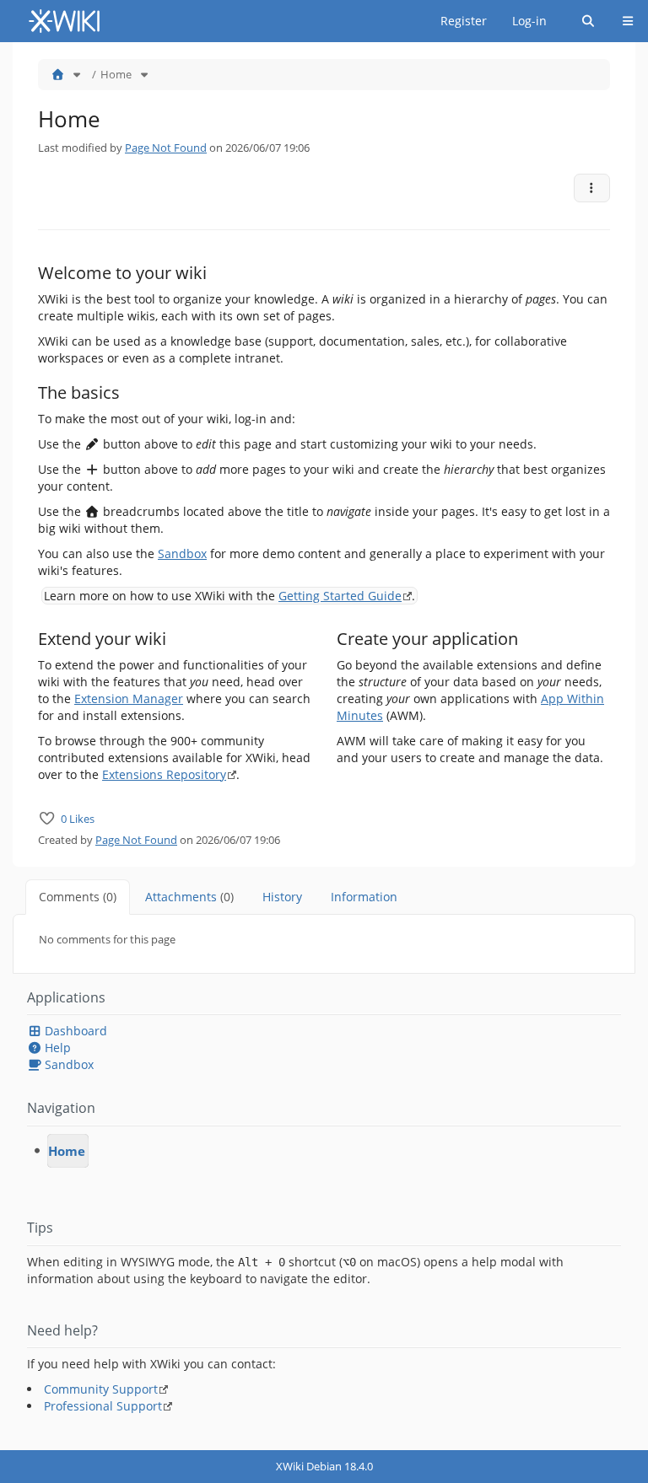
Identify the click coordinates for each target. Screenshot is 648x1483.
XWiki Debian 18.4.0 (324, 1466)
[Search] (588, 21)
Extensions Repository (164, 774)
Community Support (101, 1389)
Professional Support (103, 1406)
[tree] (324, 1151)
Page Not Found (166, 147)
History (282, 897)
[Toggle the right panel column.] (637, 68)
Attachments (189, 897)
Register (463, 21)
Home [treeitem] (66, 1150)
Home (116, 74)
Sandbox (182, 553)
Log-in (529, 21)
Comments (77, 897)
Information (364, 897)
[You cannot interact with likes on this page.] (47, 818)
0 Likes (77, 818)
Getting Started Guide (340, 596)
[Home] (57, 74)
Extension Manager (128, 698)
